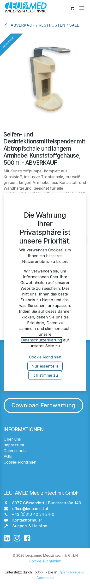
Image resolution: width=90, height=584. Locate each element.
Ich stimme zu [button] (45, 375)
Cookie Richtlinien (45, 357)
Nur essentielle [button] (45, 366)
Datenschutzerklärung (41, 340)
